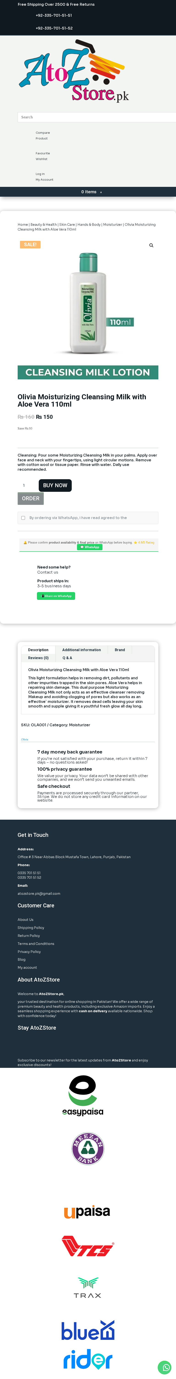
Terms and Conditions (36, 944)
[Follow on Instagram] (34, 1044)
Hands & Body (89, 225)
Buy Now (55, 485)
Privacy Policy (29, 952)
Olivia (24, 739)
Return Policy (29, 936)
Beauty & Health (43, 225)
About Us (25, 920)
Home (23, 225)
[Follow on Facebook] (22, 1044)
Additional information (81, 650)
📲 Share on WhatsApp (56, 596)
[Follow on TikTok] (68, 1044)
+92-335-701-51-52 (54, 28)
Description (38, 650)
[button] (151, 245)
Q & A (67, 658)
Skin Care (67, 225)
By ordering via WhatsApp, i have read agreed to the (78, 518)
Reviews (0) (38, 658)
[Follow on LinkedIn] (45, 1044)
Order (30, 498)
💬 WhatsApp (89, 547)
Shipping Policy (31, 928)
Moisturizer (112, 225)
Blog (21, 959)
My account (27, 968)
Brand (120, 650)
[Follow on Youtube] (57, 1044)
